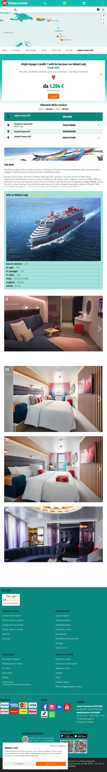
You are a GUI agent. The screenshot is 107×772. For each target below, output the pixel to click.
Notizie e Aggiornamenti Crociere (69, 686)
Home (4, 50)
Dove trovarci (7, 673)
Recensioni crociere (63, 659)
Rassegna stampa (62, 682)
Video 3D (5, 634)
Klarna (58, 677)
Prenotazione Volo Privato (12, 663)
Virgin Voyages (30, 50)
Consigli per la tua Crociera (12, 625)
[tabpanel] (53, 167)
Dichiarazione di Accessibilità (67, 638)
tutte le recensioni (11, 603)
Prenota (53, 96)
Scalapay (59, 673)
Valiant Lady (56, 50)
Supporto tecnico (62, 615)
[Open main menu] (103, 9)
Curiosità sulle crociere (11, 615)
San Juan (69, 50)
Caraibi (44, 50)
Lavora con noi (61, 648)
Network (5, 677)
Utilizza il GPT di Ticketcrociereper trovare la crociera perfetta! (42, 739)
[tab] (53, 116)
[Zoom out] (104, 19)
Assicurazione (61, 634)
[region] (53, 29)
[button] (100, 329)
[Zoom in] (104, 16)
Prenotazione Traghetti (11, 659)
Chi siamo (6, 668)
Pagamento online (63, 668)
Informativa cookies (63, 629)
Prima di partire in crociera (12, 620)
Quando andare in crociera (12, 629)
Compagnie (15, 50)
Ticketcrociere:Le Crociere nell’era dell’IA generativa (16, 683)
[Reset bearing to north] (104, 23)
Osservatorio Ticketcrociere (66, 663)
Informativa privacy (63, 625)
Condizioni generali (63, 620)
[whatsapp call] (64, 3)
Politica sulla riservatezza (57, 746)
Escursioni (6, 638)
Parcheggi (59, 643)
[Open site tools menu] (103, 3)
